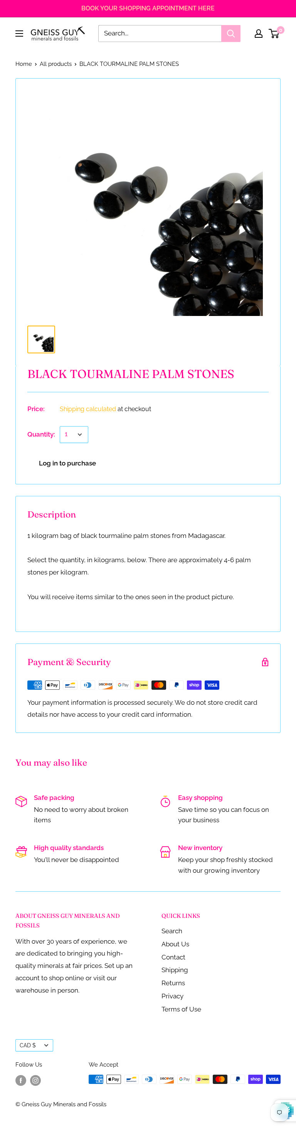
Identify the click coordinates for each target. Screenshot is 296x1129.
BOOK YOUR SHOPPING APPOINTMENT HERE (148, 8)
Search (171, 931)
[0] (274, 33)
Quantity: (41, 434)
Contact (173, 957)
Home (23, 63)
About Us (175, 944)
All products (56, 63)
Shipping (174, 970)
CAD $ (28, 1045)
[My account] (258, 33)
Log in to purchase (67, 463)
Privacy (172, 996)
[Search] (230, 33)
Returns (173, 983)
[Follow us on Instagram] (35, 1080)
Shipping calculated (88, 409)
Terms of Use (181, 1009)
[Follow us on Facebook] (20, 1080)
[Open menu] (19, 33)
